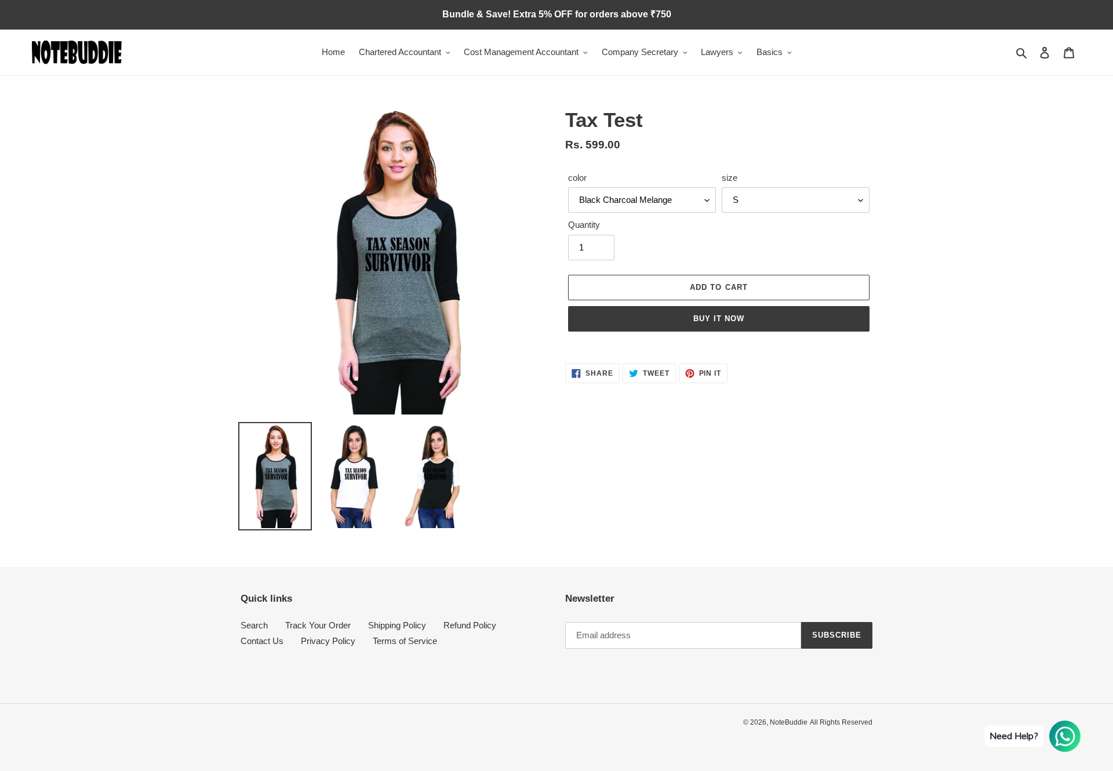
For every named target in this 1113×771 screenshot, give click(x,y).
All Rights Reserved (841, 722)
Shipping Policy (397, 625)
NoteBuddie (789, 722)
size (729, 178)
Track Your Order (318, 625)
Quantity (584, 225)
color (577, 178)
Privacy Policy (328, 641)
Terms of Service (405, 641)
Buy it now (718, 318)
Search (254, 625)
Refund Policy (469, 625)
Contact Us (262, 641)
